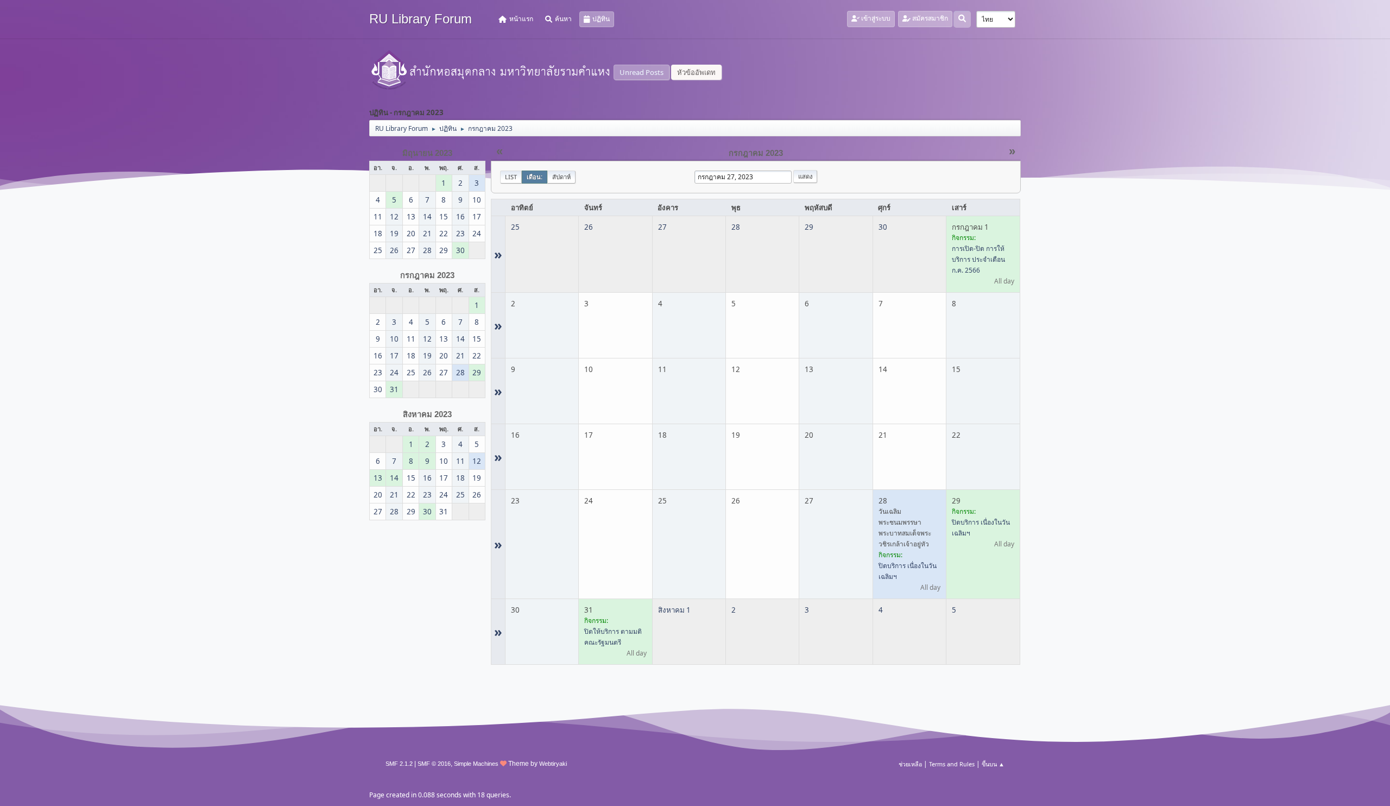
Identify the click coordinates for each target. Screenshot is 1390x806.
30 (883, 227)
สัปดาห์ (561, 177)
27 (662, 227)
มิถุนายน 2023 (427, 153)
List (511, 177)
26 (588, 227)
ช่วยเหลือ (910, 764)
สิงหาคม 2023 (427, 414)
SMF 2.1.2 (399, 763)
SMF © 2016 (434, 763)
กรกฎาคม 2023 (427, 275)
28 (735, 227)
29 (809, 227)
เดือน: (534, 177)
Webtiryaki (553, 763)
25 (515, 227)
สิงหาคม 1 (674, 610)
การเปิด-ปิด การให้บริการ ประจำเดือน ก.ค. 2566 (978, 259)
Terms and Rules (952, 764)
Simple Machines (476, 763)
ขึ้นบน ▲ (993, 764)
